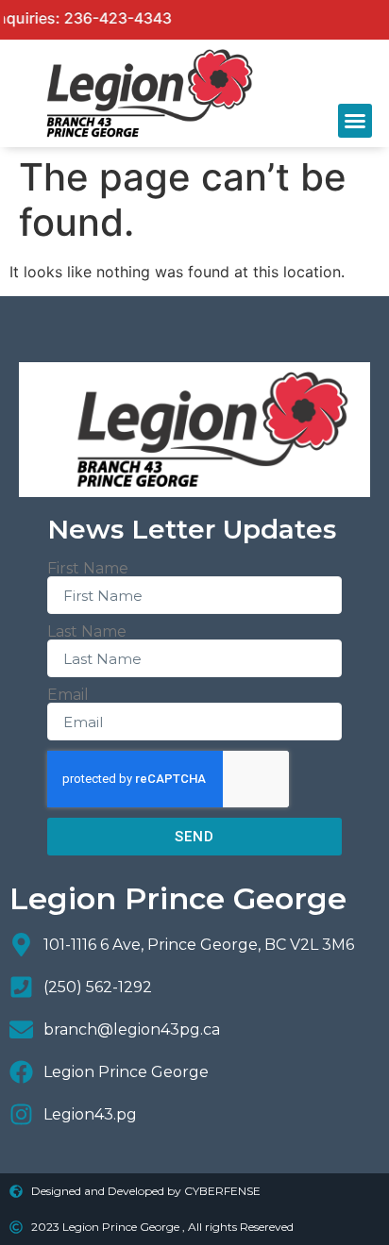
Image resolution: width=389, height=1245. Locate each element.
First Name (87, 568)
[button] (355, 121)
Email (68, 695)
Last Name (87, 631)
